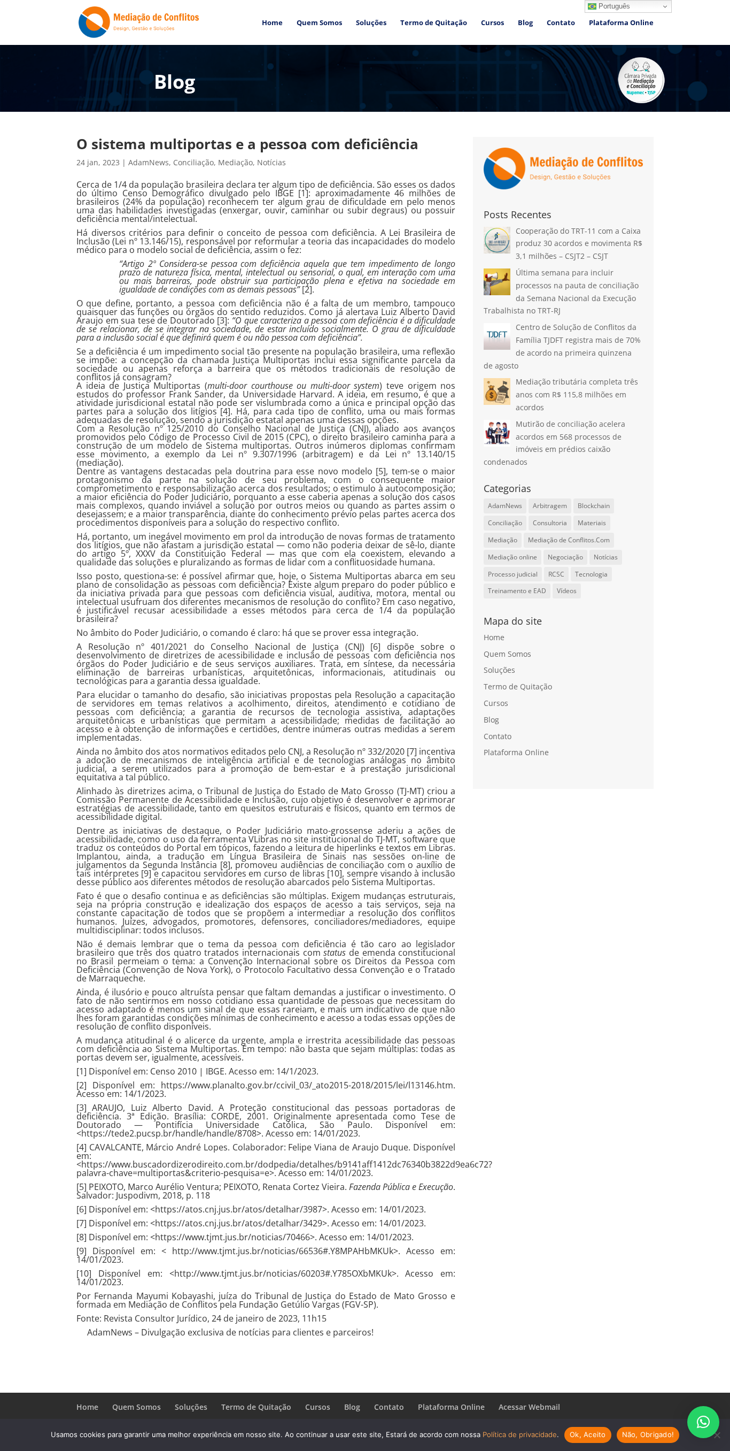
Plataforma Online (621, 23)
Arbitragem (550, 505)
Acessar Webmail (529, 1407)
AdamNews (148, 162)
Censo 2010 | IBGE (187, 1071)
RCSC (556, 574)
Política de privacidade (520, 1434)
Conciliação (193, 162)
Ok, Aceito (588, 1434)
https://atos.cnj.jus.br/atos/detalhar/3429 (238, 1223)
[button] (703, 1422)
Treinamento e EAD (517, 590)
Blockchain (594, 505)
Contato (561, 23)
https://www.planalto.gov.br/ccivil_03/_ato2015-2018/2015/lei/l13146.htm (307, 1085)
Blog (525, 23)
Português (613, 6)
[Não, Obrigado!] (716, 1435)
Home (272, 23)
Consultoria (550, 522)
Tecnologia (591, 574)
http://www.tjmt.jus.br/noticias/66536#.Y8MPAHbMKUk (282, 1251)
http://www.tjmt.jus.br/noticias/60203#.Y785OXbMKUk (283, 1273)
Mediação (235, 162)
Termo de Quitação (433, 23)
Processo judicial (513, 574)
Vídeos (567, 590)
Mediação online (512, 557)
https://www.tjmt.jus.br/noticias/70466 (232, 1237)
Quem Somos (319, 23)
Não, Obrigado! (648, 1434)
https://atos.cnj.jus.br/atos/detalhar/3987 (238, 1209)
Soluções (371, 23)
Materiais (592, 522)
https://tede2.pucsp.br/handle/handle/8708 (169, 1133)
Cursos (492, 23)
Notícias (271, 162)
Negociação (565, 557)
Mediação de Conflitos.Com (569, 539)
